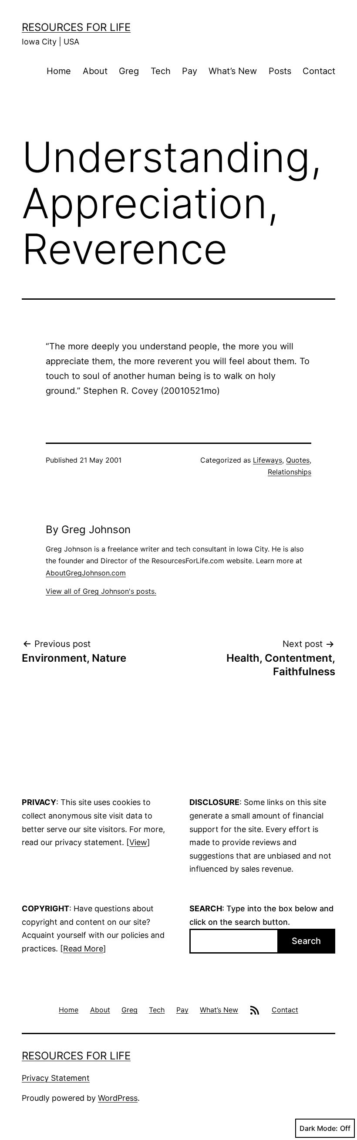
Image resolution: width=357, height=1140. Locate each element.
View (138, 842)
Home (59, 71)
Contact (319, 71)
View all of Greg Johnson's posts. (101, 591)
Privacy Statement (56, 1077)
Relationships (289, 471)
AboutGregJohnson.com (86, 572)
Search (306, 941)
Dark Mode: (319, 1128)
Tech (161, 71)
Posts (280, 71)
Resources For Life (76, 27)
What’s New (233, 71)
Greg (129, 71)
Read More (83, 948)
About (95, 71)
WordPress (118, 1098)
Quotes (298, 460)
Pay (189, 71)
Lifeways (267, 460)
